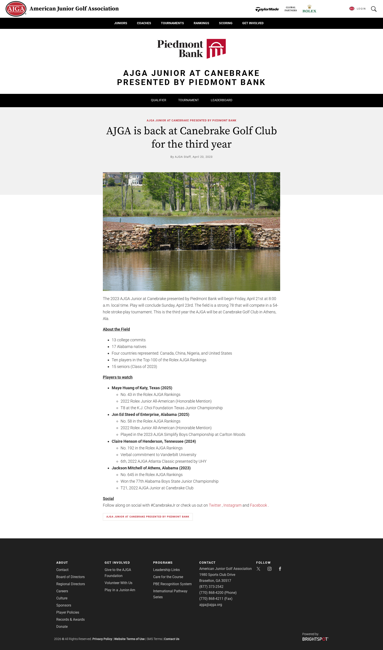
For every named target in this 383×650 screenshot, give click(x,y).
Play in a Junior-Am (120, 590)
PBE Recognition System (172, 584)
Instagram (232, 505)
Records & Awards (70, 619)
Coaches (144, 23)
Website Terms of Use (129, 639)
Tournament (188, 100)
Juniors (120, 23)
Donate (62, 626)
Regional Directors (70, 584)
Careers (62, 591)
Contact (62, 570)
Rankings (201, 23)
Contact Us (171, 639)
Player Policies (67, 612)
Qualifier (158, 100)
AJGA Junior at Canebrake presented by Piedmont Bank (191, 120)
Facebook (258, 505)
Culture (61, 598)
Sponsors (63, 605)
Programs (163, 562)
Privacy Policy (102, 639)
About (62, 562)
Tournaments (172, 23)
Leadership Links (166, 570)
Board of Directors (70, 577)
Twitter (215, 505)
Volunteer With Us (118, 583)
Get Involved (253, 23)
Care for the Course (168, 577)
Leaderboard (221, 100)
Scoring (226, 23)
